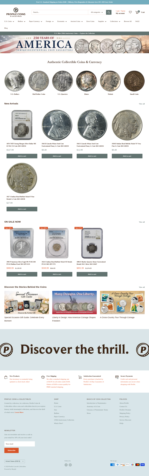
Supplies (101, 21)
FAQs (121, 423)
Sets (55, 410)
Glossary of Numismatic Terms (97, 410)
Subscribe (11, 450)
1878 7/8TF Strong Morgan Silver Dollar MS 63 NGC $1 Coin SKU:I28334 (21, 145)
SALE (137, 21)
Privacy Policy (124, 416)
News (89, 413)
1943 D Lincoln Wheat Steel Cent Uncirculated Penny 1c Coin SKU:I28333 (55, 145)
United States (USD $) (13, 461)
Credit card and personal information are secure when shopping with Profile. (130, 381)
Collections (114, 21)
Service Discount (125, 420)
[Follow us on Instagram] (70, 464)
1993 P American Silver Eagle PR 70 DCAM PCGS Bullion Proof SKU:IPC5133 (21, 263)
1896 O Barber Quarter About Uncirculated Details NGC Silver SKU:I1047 (91, 263)
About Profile (124, 403)
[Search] (108, 12)
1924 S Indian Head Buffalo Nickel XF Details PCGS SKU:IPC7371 (57, 263)
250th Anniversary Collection (64, 420)
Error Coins (90, 21)
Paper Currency (34, 21)
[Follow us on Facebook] (66, 464)
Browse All (128, 21)
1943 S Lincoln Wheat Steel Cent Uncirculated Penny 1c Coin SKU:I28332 (90, 145)
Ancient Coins (75, 21)
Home (56, 403)
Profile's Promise (125, 410)
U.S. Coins (8, 21)
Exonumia (60, 21)
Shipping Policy (125, 413)
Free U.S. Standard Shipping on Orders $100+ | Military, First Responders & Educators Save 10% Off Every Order (74, 2)
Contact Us (123, 406)
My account (120, 13)
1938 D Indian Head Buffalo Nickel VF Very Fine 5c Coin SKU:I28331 (126, 145)
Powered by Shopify (10, 469)
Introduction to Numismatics (96, 403)
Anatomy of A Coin (93, 406)
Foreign (48, 21)
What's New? (58, 423)
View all (142, 104)
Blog (6, 28)
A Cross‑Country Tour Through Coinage (117, 317)
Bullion (20, 21)
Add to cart (22, 156)
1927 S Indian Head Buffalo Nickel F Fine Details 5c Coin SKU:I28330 (20, 198)
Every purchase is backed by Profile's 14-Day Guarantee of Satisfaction (94, 381)
